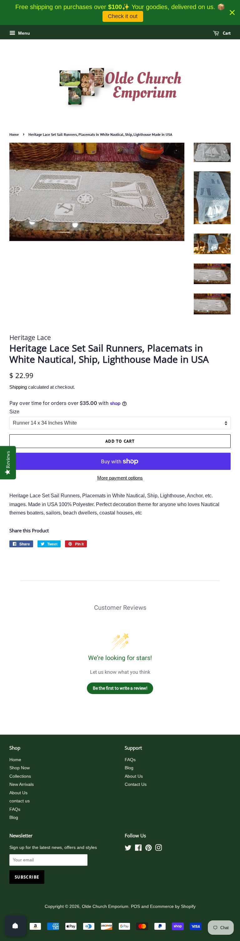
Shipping (18, 387)
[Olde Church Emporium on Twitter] (128, 849)
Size (14, 411)
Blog (13, 817)
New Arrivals (21, 784)
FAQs (14, 809)
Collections (20, 776)
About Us (18, 793)
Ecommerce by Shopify (173, 906)
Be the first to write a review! (120, 688)
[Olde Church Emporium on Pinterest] (148, 849)
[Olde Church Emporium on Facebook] (138, 849)
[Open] (15, 925)
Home (14, 134)
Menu (23, 33)
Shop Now (19, 768)
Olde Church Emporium (105, 906)
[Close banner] (232, 12)
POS (135, 906)
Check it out (123, 16)
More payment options (120, 477)
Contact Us (136, 784)
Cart (226, 33)
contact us (19, 801)
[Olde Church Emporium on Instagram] (158, 849)
